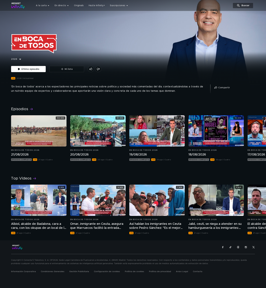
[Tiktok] (230, 247)
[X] (253, 247)
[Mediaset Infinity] (18, 5)
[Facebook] (222, 247)
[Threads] (238, 247)
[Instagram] (245, 247)
